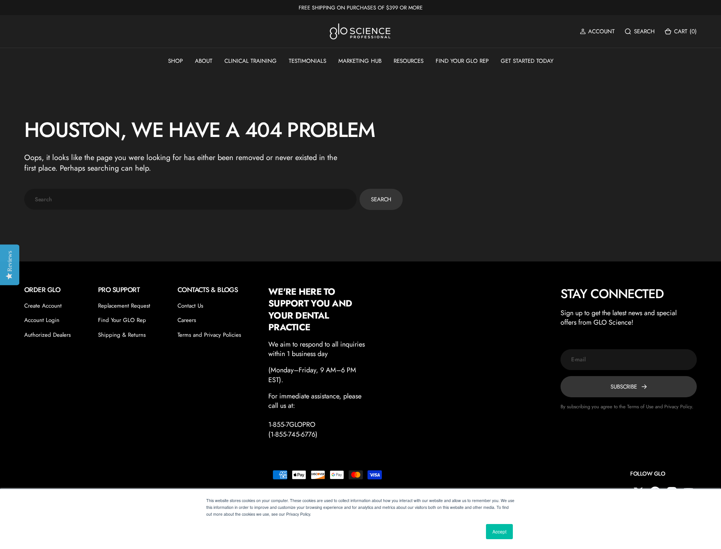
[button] (597, 32)
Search (381, 199)
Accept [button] (499, 531)
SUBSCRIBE (623, 387)
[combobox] (190, 199)
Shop (175, 61)
